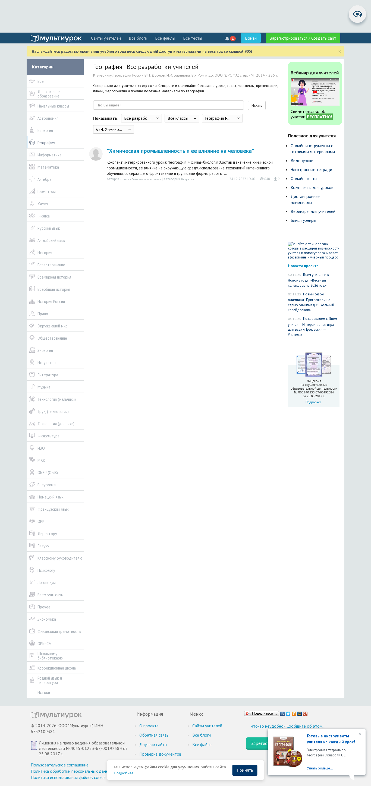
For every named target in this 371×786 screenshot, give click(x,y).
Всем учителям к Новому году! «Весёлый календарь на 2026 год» (308, 280)
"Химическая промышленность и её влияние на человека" (180, 150)
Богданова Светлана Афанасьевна (139, 179)
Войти (251, 38)
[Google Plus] (305, 712)
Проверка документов (160, 754)
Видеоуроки (302, 160)
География (187, 179)
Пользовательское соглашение (60, 765)
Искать (256, 105)
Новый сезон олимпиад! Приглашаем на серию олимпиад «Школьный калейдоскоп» (311, 302)
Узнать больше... (320, 768)
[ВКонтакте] (282, 712)
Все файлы (165, 38)
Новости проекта (303, 265)
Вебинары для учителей (313, 211)
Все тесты (192, 38)
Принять (245, 770)
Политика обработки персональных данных (72, 771)
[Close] (360, 735)
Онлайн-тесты (304, 178)
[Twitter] (288, 712)
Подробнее (123, 773)
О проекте (149, 725)
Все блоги (138, 38)
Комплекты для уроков (312, 187)
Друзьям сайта (153, 744)
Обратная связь (153, 735)
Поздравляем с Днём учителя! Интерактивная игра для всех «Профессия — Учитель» (312, 326)
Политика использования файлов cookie (68, 777)
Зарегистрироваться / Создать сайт (303, 38)
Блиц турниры (303, 220)
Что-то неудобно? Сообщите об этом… (288, 726)
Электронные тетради (311, 169)
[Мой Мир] (300, 712)
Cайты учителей (106, 38)
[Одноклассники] (294, 712)
